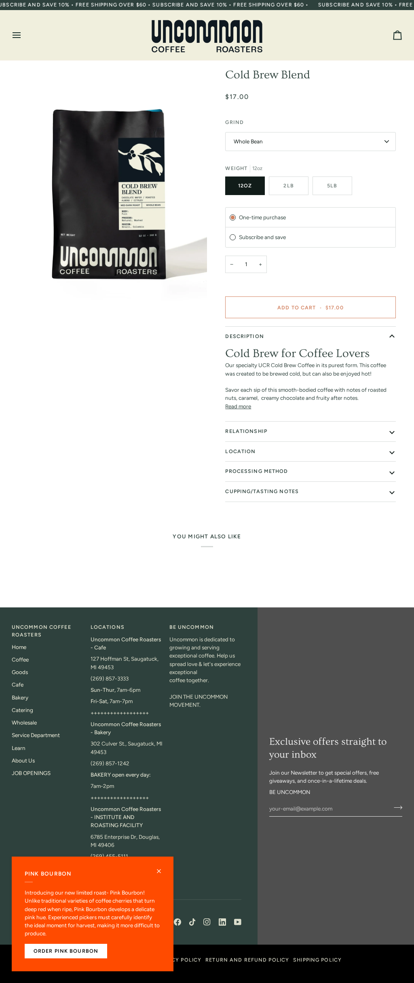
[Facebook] (177, 922)
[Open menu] (24, 35)
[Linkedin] (222, 922)
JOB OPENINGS (31, 773)
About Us (23, 760)
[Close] (162, 868)
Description (244, 336)
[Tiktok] (192, 922)
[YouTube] (237, 922)
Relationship (246, 431)
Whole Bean (248, 141)
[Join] (395, 807)
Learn (18, 748)
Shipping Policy (317, 960)
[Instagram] (207, 922)
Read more (238, 406)
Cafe (17, 684)
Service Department (36, 735)
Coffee (20, 659)
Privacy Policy (178, 960)
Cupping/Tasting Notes (262, 491)
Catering (22, 710)
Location (240, 451)
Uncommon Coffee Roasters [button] (41, 631)
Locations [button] (108, 627)
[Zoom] (109, 190)
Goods (20, 672)
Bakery (20, 697)
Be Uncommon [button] (191, 627)
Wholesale (24, 722)
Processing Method (256, 471)
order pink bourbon (66, 951)
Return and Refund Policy (247, 960)
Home (19, 647)
